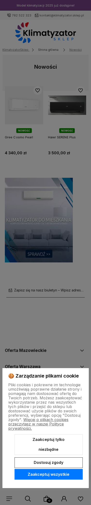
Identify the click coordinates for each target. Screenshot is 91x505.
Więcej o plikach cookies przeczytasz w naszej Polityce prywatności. (38, 424)
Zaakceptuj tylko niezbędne (49, 444)
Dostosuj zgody (48, 462)
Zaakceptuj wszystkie (48, 474)
